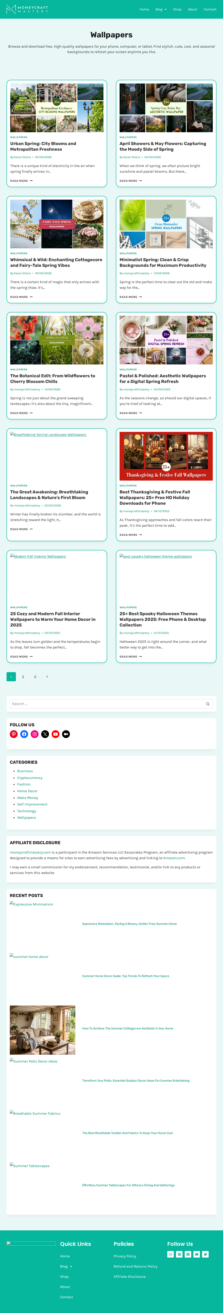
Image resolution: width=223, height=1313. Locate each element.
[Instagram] (35, 734)
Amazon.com (174, 858)
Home (144, 9)
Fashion (23, 784)
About (192, 9)
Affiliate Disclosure (130, 1276)
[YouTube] (55, 734)
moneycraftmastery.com (30, 852)
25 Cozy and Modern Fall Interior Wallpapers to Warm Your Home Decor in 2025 (53, 619)
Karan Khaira (22, 157)
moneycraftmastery (136, 273)
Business (25, 771)
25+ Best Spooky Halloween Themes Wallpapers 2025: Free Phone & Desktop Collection (163, 619)
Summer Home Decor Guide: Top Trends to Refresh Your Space (125, 976)
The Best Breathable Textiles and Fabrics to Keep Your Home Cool (127, 1133)
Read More (21, 180)
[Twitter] (205, 1254)
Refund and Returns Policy (135, 1266)
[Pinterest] (14, 734)
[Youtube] (196, 1254)
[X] (45, 734)
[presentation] (56, 108)
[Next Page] (47, 676)
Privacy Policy (125, 1256)
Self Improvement (32, 804)
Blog (158, 9)
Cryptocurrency (29, 777)
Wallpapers (19, 137)
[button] (161, 9)
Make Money (27, 797)
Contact (210, 9)
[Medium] (66, 734)
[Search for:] (111, 704)
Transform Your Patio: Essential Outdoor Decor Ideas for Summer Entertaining (135, 1080)
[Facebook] (24, 734)
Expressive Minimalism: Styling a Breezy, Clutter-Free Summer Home (129, 923)
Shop (177, 9)
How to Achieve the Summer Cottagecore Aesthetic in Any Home (127, 1028)
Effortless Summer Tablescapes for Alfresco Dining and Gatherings (128, 1185)
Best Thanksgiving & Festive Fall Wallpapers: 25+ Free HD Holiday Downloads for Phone (155, 497)
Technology (26, 811)
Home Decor (27, 791)
